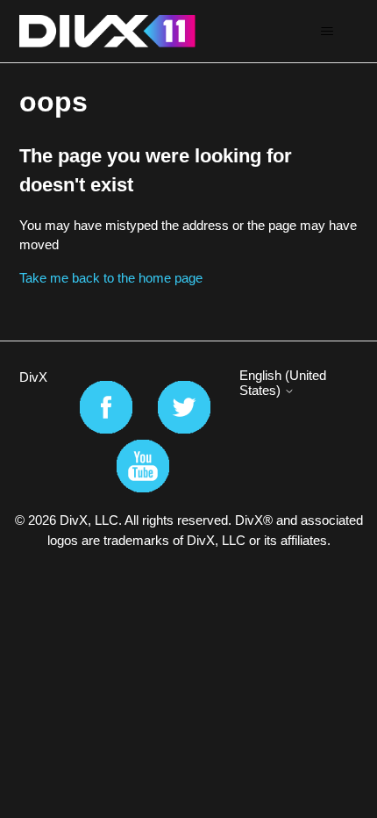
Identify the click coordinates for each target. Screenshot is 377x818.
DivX (33, 377)
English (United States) (282, 383)
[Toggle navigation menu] (327, 32)
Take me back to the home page (111, 277)
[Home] (107, 31)
